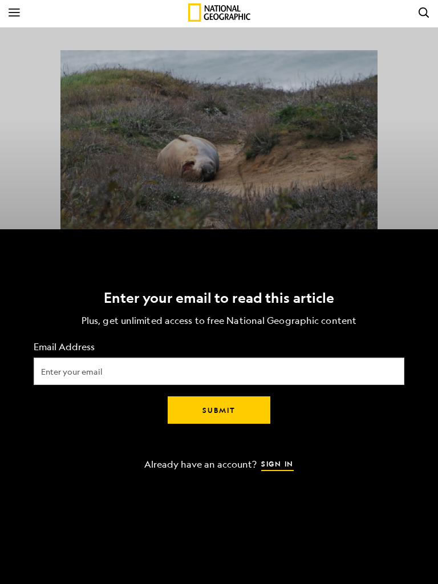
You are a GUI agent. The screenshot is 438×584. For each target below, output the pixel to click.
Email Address (64, 347)
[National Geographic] (219, 12)
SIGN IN (277, 463)
